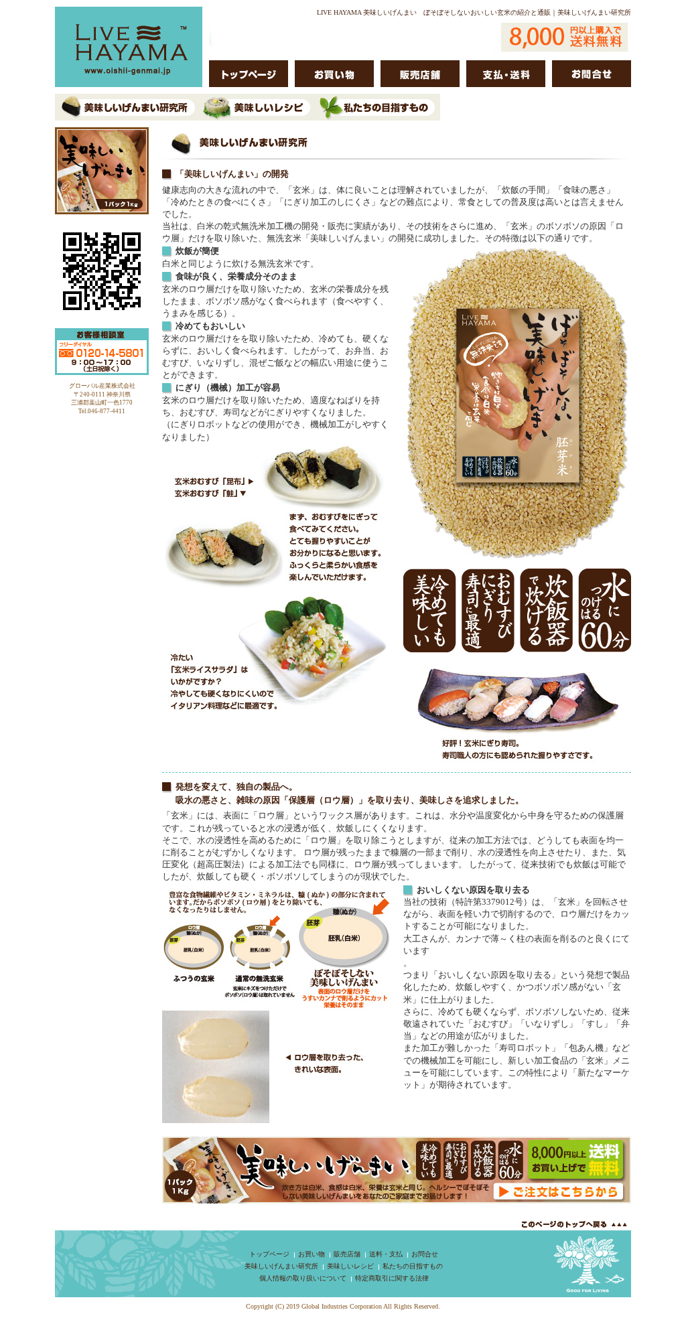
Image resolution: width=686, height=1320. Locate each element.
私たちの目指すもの (413, 1266)
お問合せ (424, 1254)
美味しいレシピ (350, 1266)
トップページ (269, 1254)
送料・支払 (386, 1254)
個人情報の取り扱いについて (302, 1278)
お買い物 (311, 1254)
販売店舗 (347, 1254)
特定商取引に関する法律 (392, 1278)
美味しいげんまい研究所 (281, 1266)
